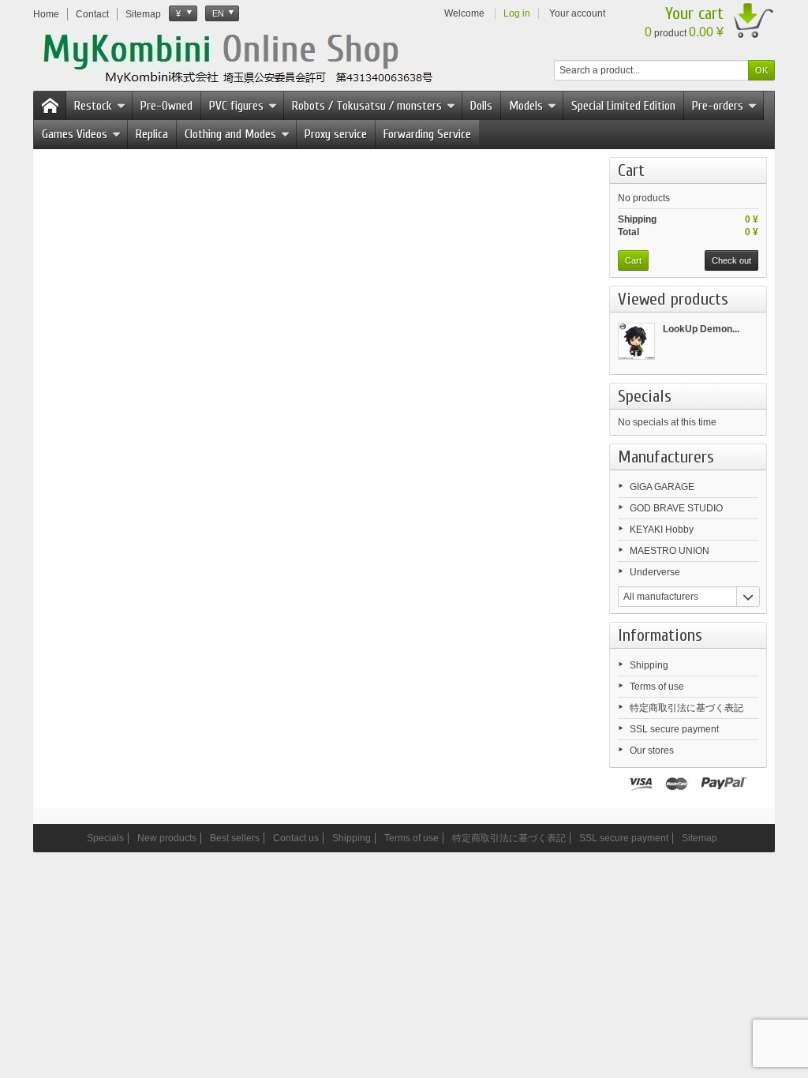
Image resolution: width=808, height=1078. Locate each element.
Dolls (481, 106)
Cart (631, 170)
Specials (644, 396)
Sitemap (699, 838)
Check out (731, 260)
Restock (93, 106)
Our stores (652, 750)
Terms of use (657, 686)
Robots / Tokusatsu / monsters (367, 106)
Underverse (655, 572)
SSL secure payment (674, 729)
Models (526, 106)
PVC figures (236, 106)
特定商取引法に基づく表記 (686, 707)
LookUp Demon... (701, 329)
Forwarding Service (427, 134)
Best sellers (235, 838)
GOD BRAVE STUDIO (676, 508)
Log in (516, 13)
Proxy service (336, 134)
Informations (660, 635)
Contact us (296, 838)
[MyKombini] (247, 56)
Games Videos (74, 134)
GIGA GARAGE (662, 486)
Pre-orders (717, 106)
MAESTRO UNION (669, 550)
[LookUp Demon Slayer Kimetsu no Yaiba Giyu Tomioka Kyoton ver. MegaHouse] (636, 341)
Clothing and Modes (230, 134)
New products (166, 838)
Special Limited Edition (623, 106)
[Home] (49, 106)
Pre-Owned (166, 106)
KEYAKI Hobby (662, 529)
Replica (152, 134)
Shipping (649, 665)
